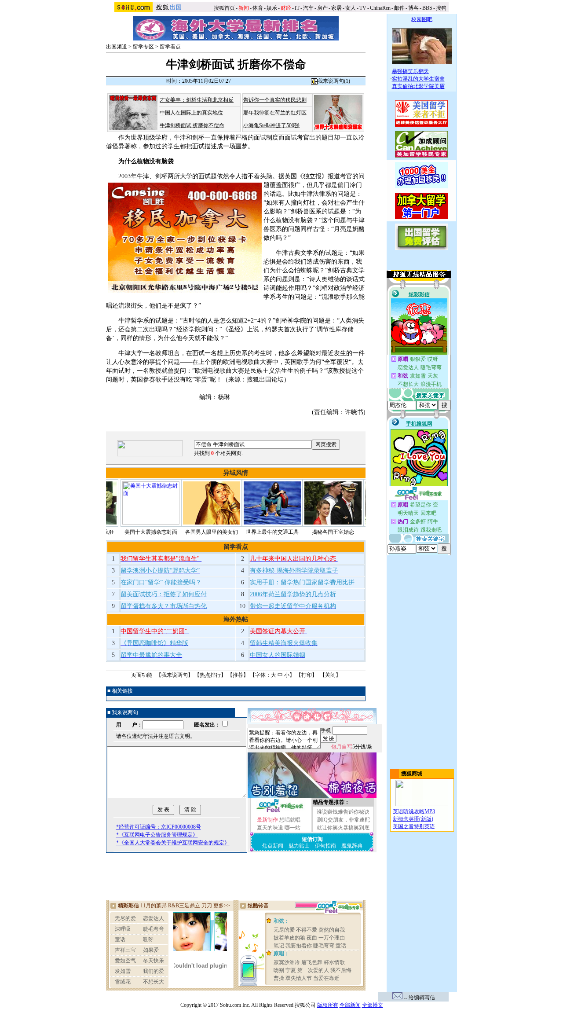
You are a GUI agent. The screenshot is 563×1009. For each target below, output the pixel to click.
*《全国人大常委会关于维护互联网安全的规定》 (173, 843)
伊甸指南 (325, 846)
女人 (350, 8)
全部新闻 (350, 1005)
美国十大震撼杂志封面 (113, 532)
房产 (322, 8)
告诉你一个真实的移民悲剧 (275, 100)
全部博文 (372, 1005)
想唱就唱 (289, 820)
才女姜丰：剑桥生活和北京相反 (197, 100)
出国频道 (116, 47)
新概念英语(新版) (413, 819)
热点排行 (210, 675)
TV (362, 8)
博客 (413, 8)
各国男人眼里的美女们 (173, 532)
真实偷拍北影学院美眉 (418, 86)
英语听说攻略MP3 (414, 811)
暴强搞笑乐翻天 (410, 71)
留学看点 (170, 47)
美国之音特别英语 (414, 826)
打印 (306, 675)
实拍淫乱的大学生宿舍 (418, 79)
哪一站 (292, 828)
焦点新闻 (272, 846)
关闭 (330, 675)
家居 (336, 8)
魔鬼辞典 (351, 846)
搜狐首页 (224, 8)
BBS (427, 8)
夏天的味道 (270, 828)
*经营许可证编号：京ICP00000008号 (158, 827)
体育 (257, 8)
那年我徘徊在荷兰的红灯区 (275, 113)
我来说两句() (334, 81)
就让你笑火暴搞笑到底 (343, 828)
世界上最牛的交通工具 (234, 532)
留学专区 (143, 47)
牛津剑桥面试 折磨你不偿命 (192, 125)
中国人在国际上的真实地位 (191, 113)
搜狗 (442, 8)
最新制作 (267, 820)
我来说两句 (174, 675)
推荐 (238, 675)
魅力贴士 (299, 846)
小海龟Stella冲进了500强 (271, 125)
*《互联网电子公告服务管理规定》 (157, 835)
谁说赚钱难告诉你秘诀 (343, 812)
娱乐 (272, 8)
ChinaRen (380, 8)
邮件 (399, 8)
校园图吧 (421, 19)
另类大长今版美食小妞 (355, 532)
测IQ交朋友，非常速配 (343, 820)
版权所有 (327, 1005)
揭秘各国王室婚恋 (295, 532)
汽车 (308, 8)
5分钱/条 (351, 747)
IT (297, 8)
